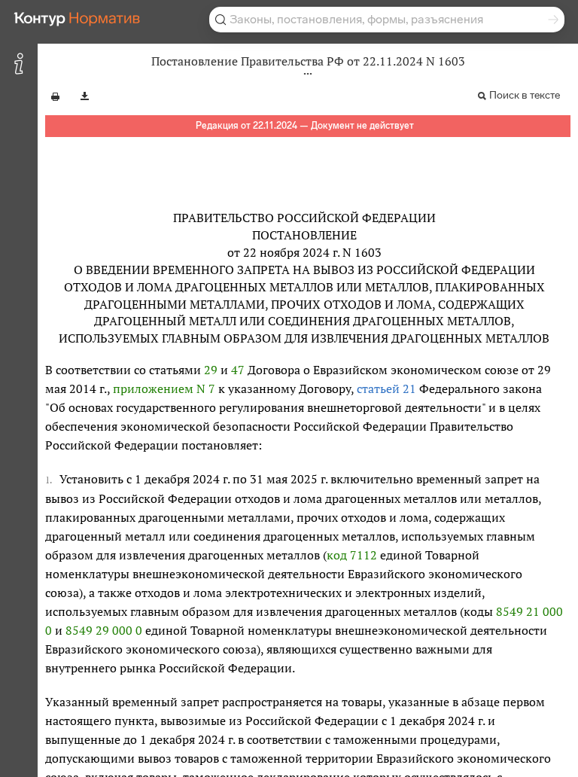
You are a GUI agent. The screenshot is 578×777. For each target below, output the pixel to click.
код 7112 (352, 554)
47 (238, 369)
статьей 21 (386, 388)
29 (211, 369)
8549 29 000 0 (103, 630)
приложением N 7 (164, 388)
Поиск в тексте (524, 95)
